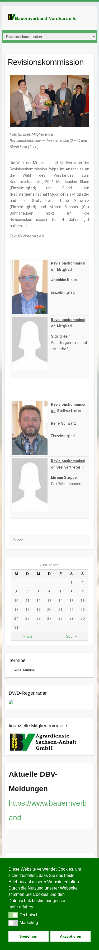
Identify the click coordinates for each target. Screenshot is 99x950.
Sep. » (71, 636)
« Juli (27, 636)
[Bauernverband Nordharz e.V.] (45, 17)
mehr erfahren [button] (21, 907)
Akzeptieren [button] (70, 936)
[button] (13, 915)
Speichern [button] (28, 936)
